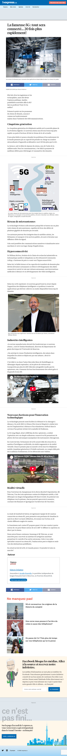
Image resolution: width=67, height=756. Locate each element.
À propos (12, 750)
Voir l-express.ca (9, 736)
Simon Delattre (16, 569)
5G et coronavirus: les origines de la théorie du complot (41, 605)
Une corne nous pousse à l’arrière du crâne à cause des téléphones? (41, 622)
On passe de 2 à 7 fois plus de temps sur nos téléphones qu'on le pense (41, 639)
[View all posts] (18, 580)
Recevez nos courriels (57, 3)
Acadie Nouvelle (26, 573)
